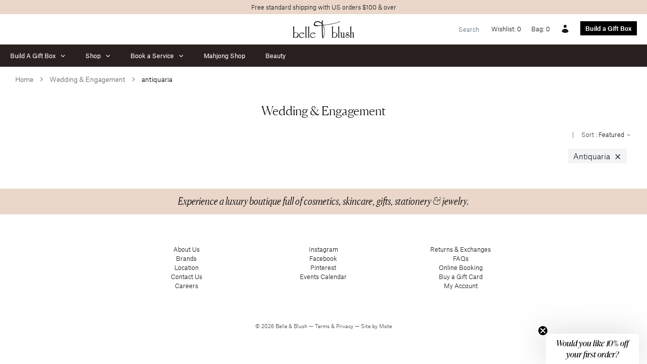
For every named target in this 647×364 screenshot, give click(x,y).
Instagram (323, 249)
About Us (186, 249)
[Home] (324, 29)
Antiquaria (597, 156)
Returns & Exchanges (460, 249)
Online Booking (461, 267)
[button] (592, 349)
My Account (461, 286)
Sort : (603, 134)
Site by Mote (376, 326)
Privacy (345, 326)
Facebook (323, 258)
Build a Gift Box (608, 28)
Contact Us (186, 276)
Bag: (540, 29)
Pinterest (323, 267)
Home (24, 79)
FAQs (461, 258)
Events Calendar (323, 276)
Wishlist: (506, 29)
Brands (186, 258)
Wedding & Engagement (87, 79)
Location (186, 267)
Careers (186, 286)
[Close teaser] (543, 331)
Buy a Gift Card (461, 276)
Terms (323, 326)
